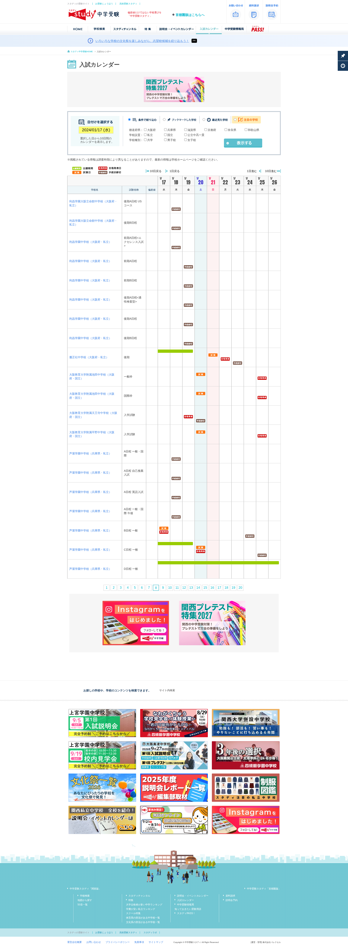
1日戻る (175, 171)
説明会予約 (232, 900)
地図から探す (85, 900)
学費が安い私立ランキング (140, 909)
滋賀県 (191, 130)
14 (198, 587)
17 (219, 587)
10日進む (271, 171)
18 (226, 587)
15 (205, 587)
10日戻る (156, 171)
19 (233, 587)
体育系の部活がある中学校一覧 (143, 917)
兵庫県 (171, 130)
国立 (170, 135)
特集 (130, 900)
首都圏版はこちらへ (190, 15)
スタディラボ (150, 932)
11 (177, 587)
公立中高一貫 (195, 135)
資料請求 (230, 895)
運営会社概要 (74, 942)
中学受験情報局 (185, 904)
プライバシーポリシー (118, 942)
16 (212, 587)
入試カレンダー (185, 900)
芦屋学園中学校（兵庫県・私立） (90, 453)
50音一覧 (83, 904)
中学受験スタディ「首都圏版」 (264, 888)
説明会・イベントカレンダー (192, 895)
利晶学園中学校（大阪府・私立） (90, 241)
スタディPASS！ (186, 913)
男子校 (171, 140)
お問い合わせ (93, 942)
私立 (150, 135)
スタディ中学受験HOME (82, 51)
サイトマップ (156, 942)
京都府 (212, 130)
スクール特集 (133, 913)
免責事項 (139, 942)
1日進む (252, 171)
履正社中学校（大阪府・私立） (89, 357)
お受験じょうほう (104, 3)
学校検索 (85, 895)
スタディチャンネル (139, 895)
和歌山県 (253, 130)
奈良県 (232, 130)
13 (191, 587)
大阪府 (151, 130)
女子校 (191, 140)
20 (240, 587)
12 (184, 587)
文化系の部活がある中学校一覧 (143, 922)
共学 (150, 140)
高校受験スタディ (128, 3)
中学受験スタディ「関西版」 (85, 888)
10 (170, 587)
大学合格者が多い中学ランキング (144, 904)
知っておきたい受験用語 (188, 909)
